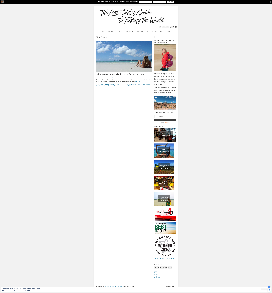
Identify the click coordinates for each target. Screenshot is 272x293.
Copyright (156, 276)
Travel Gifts (128, 85)
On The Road (100, 84)
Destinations (120, 31)
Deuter (134, 84)
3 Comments (117, 77)
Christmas (112, 84)
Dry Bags (138, 84)
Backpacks (107, 84)
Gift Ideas (143, 84)
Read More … (138, 81)
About (161, 31)
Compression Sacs (129, 84)
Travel (123, 85)
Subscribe (167, 31)
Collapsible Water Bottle (120, 84)
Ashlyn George (110, 77)
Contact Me (157, 277)
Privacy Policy (157, 272)
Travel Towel (133, 85)
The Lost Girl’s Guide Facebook (164, 258)
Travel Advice (111, 31)
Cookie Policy (28, 290)
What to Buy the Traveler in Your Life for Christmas (120, 74)
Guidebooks (148, 84)
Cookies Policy (157, 274)
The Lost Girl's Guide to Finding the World (114, 286)
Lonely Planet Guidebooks (107, 85)
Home (103, 31)
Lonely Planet (99, 85)
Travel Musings (129, 31)
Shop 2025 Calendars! (151, 31)
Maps (115, 85)
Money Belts (119, 85)
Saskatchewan (139, 31)
